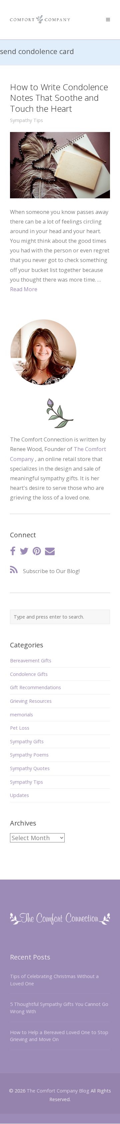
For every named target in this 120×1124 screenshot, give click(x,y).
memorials (21, 714)
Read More (23, 289)
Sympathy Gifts (27, 741)
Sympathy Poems (29, 755)
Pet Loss (19, 728)
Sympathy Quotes (30, 768)
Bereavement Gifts (30, 660)
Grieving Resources (31, 701)
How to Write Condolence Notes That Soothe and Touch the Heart (59, 97)
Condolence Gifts (29, 674)
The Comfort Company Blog (58, 1091)
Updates (19, 795)
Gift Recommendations (35, 687)
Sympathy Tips (26, 120)
